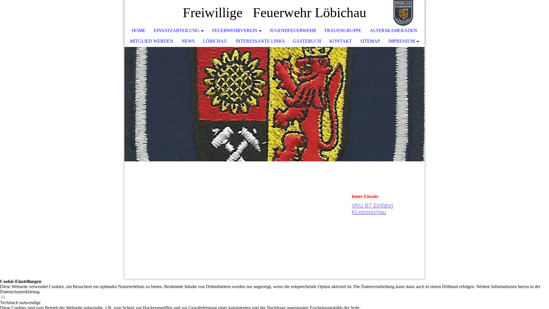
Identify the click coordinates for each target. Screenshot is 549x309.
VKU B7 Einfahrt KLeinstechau (372, 208)
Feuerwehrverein (234, 30)
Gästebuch (307, 41)
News (188, 41)
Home (139, 30)
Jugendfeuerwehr (293, 30)
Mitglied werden (151, 41)
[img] (403, 13)
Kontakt (340, 41)
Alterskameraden (393, 30)
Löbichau (215, 41)
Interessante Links (260, 41)
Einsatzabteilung (177, 30)
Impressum (401, 41)
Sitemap (370, 41)
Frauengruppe (343, 30)
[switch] (3, 297)
